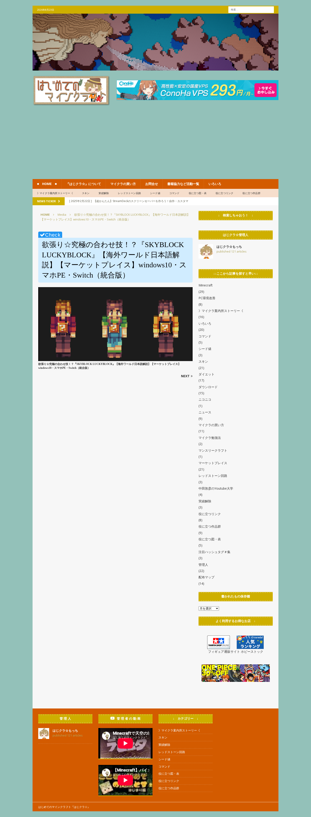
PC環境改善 (207, 298)
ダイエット (206, 374)
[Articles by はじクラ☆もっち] (206, 256)
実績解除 (104, 193)
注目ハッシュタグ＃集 (214, 552)
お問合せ (151, 184)
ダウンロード (208, 387)
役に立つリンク (224, 193)
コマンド (174, 193)
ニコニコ (205, 399)
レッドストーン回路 (129, 193)
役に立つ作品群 (251, 193)
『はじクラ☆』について (83, 184)
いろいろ (215, 184)
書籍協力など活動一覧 (183, 184)
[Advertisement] (155, 145)
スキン (86, 193)
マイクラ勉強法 (210, 437)
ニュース (205, 412)
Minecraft (206, 285)
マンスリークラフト (213, 450)
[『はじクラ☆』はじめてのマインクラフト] (155, 68)
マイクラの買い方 (123, 184)
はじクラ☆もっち (229, 246)
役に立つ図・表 (197, 193)
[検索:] (251, 9)
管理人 (203, 564)
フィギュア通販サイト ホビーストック (235, 651)
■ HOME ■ (47, 184)
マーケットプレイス (213, 463)
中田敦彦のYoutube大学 (216, 488)
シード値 (155, 193)
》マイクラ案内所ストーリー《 (55, 193)
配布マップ (206, 577)
